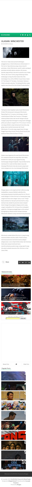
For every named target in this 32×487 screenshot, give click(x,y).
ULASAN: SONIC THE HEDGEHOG (12, 413)
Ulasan (11, 43)
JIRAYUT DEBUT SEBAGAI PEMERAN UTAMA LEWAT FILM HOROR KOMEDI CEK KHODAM (12, 464)
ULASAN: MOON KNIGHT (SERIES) (13, 373)
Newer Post (6, 364)
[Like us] (20, 35)
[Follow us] (23, 35)
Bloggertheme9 (13, 481)
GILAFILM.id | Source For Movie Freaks (21, 479)
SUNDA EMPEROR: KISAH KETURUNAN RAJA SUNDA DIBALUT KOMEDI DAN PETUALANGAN (10, 386)
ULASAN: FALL (6, 452)
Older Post (26, 364)
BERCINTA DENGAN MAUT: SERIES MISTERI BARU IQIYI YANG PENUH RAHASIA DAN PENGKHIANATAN (13, 444)
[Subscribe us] (28, 35)
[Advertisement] (16, 16)
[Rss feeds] (30, 35)
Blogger (26, 474)
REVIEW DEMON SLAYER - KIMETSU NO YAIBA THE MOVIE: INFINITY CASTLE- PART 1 (12, 424)
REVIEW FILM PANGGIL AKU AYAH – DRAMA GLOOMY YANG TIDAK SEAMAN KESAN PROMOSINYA (13, 395)
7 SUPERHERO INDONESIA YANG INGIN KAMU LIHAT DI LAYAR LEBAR (12, 405)
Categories (6, 35)
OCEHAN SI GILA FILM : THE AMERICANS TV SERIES (11, 433)
